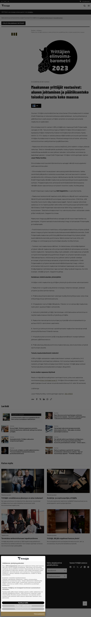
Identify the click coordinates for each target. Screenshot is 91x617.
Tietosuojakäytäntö (39, 614)
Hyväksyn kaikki (23, 602)
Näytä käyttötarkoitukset (23, 609)
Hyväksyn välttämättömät (23, 606)
